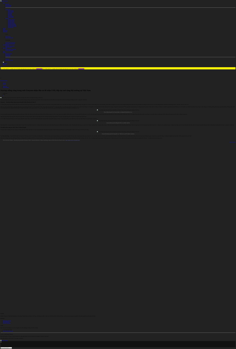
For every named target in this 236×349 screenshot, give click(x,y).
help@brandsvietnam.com (8, 331)
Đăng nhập (5, 63)
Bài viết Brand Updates (3, 80)
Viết (1, 66)
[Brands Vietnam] (4, 1)
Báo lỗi (4, 84)
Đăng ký (4, 64)
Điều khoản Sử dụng (7, 320)
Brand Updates (6, 87)
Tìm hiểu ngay (39, 68)
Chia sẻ (4, 83)
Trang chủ (5, 86)
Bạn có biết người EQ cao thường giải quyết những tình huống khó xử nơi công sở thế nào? (21, 68)
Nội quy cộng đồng (7, 323)
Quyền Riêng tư (6, 321)
